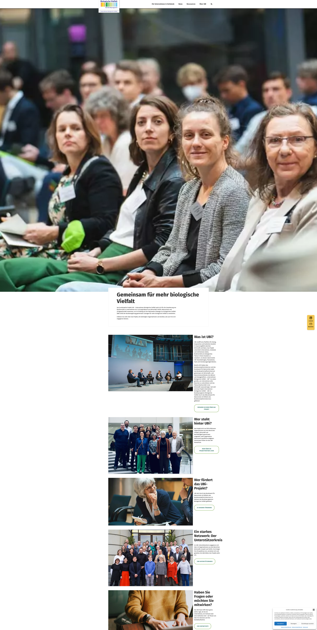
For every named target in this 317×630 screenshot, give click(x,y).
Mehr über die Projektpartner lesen (206, 450)
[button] (314, 610)
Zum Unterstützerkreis (205, 561)
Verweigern (294, 623)
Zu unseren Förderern (204, 507)
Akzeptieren (280, 623)
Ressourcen (191, 4)
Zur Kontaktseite (202, 626)
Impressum (305, 627)
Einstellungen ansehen (307, 623)
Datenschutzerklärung (286, 627)
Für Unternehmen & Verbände (163, 4)
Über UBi (203, 4)
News (180, 4)
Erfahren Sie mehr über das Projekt (206, 408)
